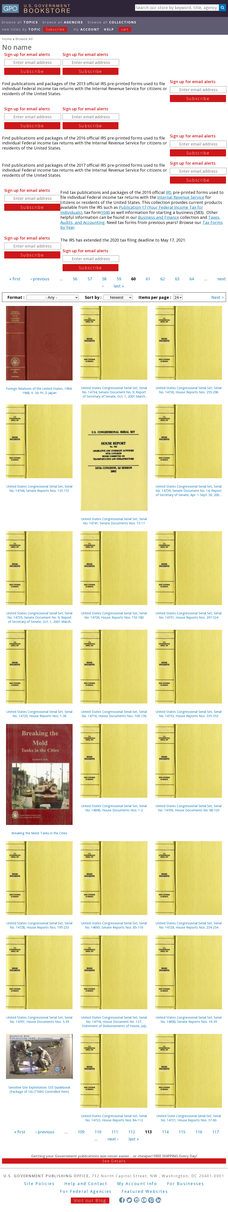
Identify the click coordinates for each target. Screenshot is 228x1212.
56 (75, 278)
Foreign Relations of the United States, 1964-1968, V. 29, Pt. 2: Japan (39, 390)
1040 (105, 212)
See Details (114, 1161)
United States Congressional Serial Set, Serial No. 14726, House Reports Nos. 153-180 (114, 615)
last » (119, 286)
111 (114, 1131)
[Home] (38, 11)
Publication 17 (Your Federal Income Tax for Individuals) (131, 210)
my (86, 29)
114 (165, 1131)
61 (148, 278)
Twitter (129, 1200)
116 (198, 1131)
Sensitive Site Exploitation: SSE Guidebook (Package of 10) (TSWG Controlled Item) (39, 1089)
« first (14, 278)
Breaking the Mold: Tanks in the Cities (39, 833)
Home (7, 39)
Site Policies (39, 1183)
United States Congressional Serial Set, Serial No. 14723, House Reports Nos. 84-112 (114, 1118)
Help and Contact (85, 1183)
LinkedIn (158, 1200)
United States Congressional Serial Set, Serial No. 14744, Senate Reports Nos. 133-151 (39, 488)
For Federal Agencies (86, 1191)
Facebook (122, 1200)
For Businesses (185, 1183)
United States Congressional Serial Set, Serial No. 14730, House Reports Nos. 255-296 (189, 390)
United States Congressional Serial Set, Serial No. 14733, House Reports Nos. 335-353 (189, 714)
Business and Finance (158, 217)
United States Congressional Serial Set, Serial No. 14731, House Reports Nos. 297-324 (189, 615)
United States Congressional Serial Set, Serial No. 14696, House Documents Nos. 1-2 (114, 808)
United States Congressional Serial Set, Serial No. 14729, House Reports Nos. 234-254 (189, 925)
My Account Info (137, 1183)
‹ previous (40, 278)
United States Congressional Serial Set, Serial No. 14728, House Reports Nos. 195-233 (39, 925)
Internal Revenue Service (180, 197)
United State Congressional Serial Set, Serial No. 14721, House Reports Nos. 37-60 (189, 1118)
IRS (169, 192)
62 (162, 278)
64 (191, 278)
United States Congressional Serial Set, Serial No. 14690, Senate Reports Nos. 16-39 (189, 1019)
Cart (125, 29)
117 (215, 1131)
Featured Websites (145, 1191)
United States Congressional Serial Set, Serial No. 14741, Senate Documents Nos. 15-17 (114, 521)
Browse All (20, 22)
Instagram (136, 1200)
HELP (109, 29)
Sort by (92, 297)
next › (113, 1139)
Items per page (154, 297)
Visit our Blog (90, 1200)
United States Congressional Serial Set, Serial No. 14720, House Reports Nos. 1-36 (39, 714)
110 (98, 1131)
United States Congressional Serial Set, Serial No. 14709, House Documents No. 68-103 (189, 808)
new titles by (33, 29)
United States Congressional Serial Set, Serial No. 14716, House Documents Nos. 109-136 (114, 714)
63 (177, 278)
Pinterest (151, 1200)
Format (15, 297)
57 (90, 278)
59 (119, 278)
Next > (217, 297)
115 (182, 1131)
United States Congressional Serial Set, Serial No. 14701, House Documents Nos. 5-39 (39, 1019)
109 (81, 1131)
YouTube (144, 1200)
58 (104, 278)
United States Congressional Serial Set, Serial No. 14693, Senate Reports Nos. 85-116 (114, 925)
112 (131, 1131)
